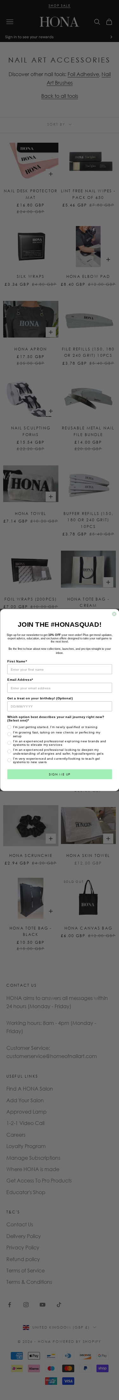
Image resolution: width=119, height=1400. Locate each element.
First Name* (17, 661)
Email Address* (20, 680)
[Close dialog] (114, 614)
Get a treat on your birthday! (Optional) (40, 698)
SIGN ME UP (59, 774)
